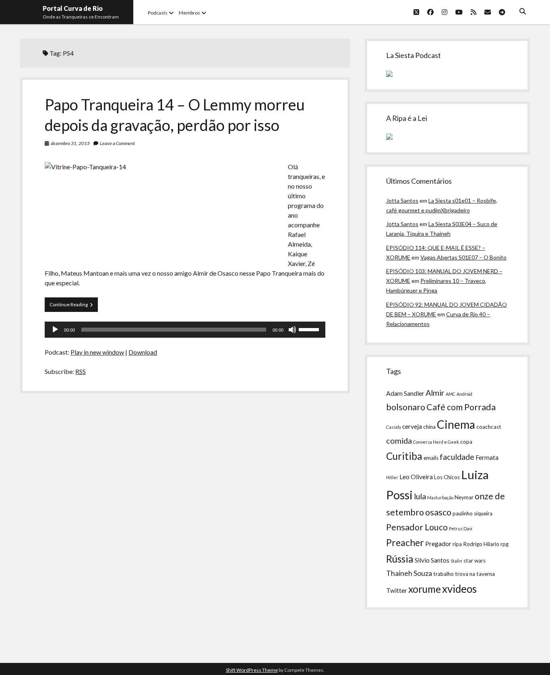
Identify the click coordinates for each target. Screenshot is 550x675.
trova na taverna (475, 574)
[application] (185, 330)
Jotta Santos (402, 200)
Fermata (487, 457)
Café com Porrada (461, 407)
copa (466, 441)
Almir (435, 392)
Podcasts (157, 13)
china (429, 427)
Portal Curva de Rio (73, 8)
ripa (457, 544)
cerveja (412, 426)
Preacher (405, 542)
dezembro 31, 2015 (70, 143)
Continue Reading (74, 306)
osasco (438, 512)
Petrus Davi (460, 528)
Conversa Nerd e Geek (436, 441)
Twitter (396, 590)
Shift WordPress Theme (252, 670)
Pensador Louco (417, 527)
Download (142, 352)
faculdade (457, 456)
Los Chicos (447, 477)
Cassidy (393, 427)
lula (420, 496)
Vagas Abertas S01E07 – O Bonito (463, 257)
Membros (189, 13)
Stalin (456, 560)
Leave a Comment (117, 143)
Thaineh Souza (409, 573)
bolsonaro (405, 407)
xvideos (459, 588)
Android (464, 394)
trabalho (443, 574)
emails (431, 458)
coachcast (488, 427)
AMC (450, 394)
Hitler (392, 477)
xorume (424, 589)
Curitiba (404, 456)
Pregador (438, 543)
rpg (504, 544)
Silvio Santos (432, 560)
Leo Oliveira (416, 476)
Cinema (456, 424)
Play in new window (97, 352)
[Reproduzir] (55, 330)
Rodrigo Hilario (481, 544)
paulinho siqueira (472, 513)
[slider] (310, 329)
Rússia (400, 559)
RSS (80, 371)
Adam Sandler (405, 393)
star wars (474, 560)
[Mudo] (292, 330)
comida (399, 440)
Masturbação (440, 497)
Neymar (464, 497)
